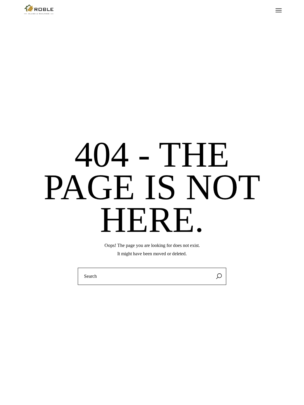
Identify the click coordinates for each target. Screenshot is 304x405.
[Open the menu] (279, 10)
